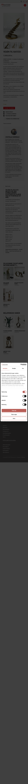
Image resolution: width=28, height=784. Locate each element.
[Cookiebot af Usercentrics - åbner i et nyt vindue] (20, 365)
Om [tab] (23, 368)
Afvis (14, 418)
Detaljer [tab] (14, 368)
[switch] (24, 396)
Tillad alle (14, 410)
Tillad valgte (14, 414)
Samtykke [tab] (5, 368)
